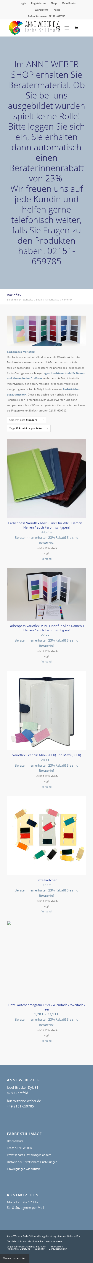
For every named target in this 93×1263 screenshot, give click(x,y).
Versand (46, 559)
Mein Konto (68, 3)
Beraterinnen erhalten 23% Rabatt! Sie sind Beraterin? (46, 540)
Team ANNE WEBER (19, 1148)
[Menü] (66, 28)
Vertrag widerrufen (14, 1258)
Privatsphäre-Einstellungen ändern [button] (29, 1155)
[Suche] (56, 28)
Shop (54, 3)
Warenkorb (41, 9)
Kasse (57, 9)
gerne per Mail (33, 1207)
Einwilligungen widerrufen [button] (23, 1169)
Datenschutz (15, 1141)
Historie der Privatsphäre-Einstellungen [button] (32, 1162)
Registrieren (38, 3)
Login (23, 3)
